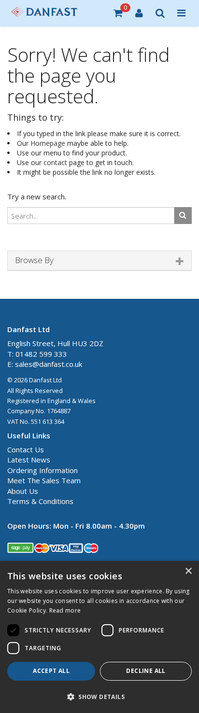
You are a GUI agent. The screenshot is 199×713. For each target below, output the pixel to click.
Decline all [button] (145, 671)
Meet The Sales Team (44, 480)
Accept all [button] (51, 671)
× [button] (188, 571)
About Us (22, 491)
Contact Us (25, 449)
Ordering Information (42, 470)
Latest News (28, 459)
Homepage (47, 143)
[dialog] (99, 637)
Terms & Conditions (40, 501)
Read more (65, 610)
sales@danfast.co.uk (48, 364)
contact (55, 162)
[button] (99, 696)
